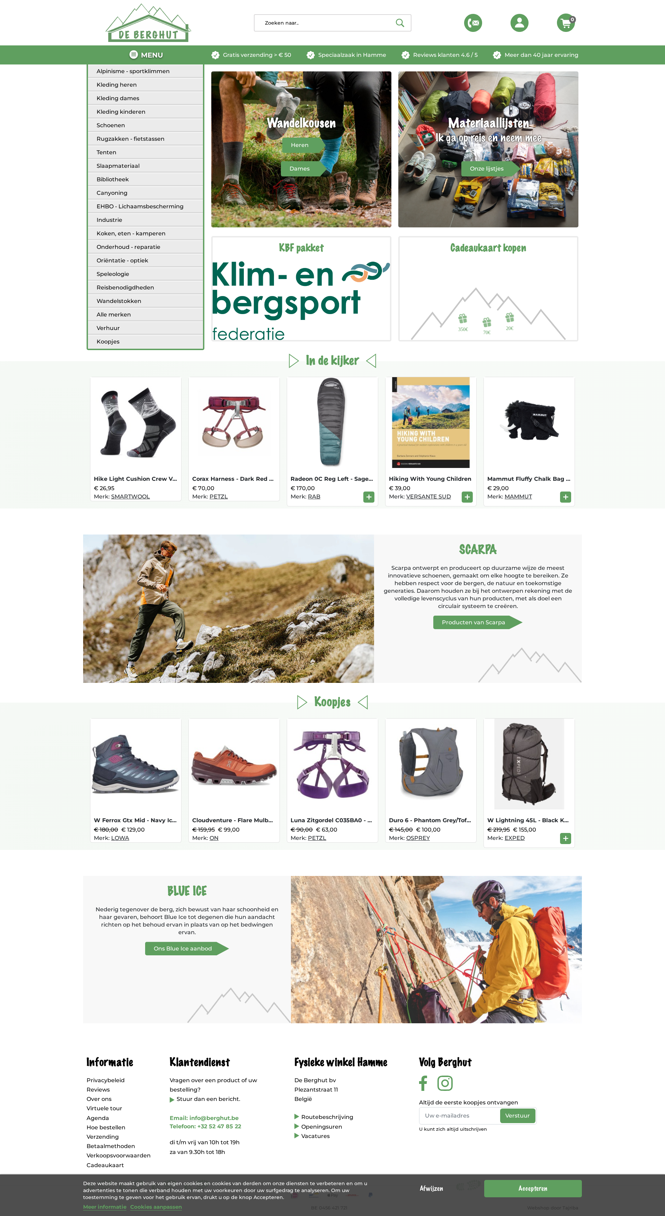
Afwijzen (431, 1188)
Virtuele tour (104, 1108)
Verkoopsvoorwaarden (119, 1155)
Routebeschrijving (327, 1117)
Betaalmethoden (111, 1146)
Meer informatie (104, 1207)
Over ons (99, 1099)
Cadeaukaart (105, 1165)
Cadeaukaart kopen (488, 248)
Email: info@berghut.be (204, 1118)
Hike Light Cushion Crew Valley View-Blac (155, 479)
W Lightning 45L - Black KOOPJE (536, 820)
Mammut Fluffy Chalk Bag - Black (536, 479)
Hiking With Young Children (430, 479)
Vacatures (315, 1136)
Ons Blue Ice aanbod (183, 948)
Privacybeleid (106, 1080)
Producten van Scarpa (473, 622)
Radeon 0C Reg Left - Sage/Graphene (345, 479)
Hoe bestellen (106, 1127)
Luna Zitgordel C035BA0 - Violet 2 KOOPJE (353, 820)
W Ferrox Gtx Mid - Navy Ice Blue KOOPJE (155, 820)
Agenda (98, 1118)
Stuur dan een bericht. (208, 1099)
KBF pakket (301, 248)
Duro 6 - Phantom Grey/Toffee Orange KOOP (453, 820)
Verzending (103, 1137)
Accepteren (532, 1188)
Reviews (98, 1089)
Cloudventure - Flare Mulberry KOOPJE (249, 820)
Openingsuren (321, 1126)
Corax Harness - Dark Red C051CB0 (243, 479)
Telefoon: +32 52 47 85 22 (205, 1126)
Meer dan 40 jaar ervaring (541, 55)
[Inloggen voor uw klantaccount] (520, 23)
